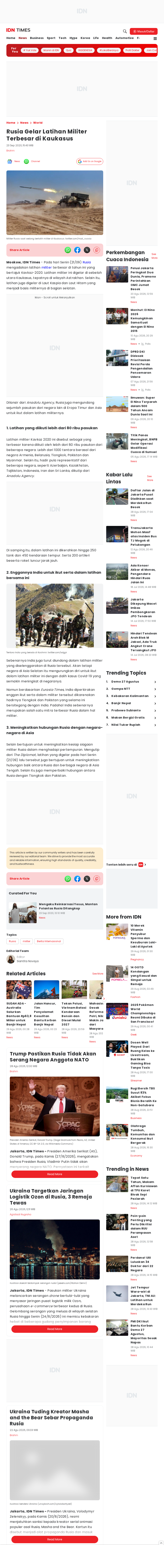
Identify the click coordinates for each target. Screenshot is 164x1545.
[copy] (96, 250)
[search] (125, 31)
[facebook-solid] (77, 250)
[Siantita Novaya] (10, 959)
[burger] (155, 38)
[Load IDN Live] (132, 889)
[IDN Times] (18, 30)
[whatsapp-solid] (68, 250)
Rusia (87, 262)
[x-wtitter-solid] (87, 250)
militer (46, 267)
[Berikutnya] (104, 998)
